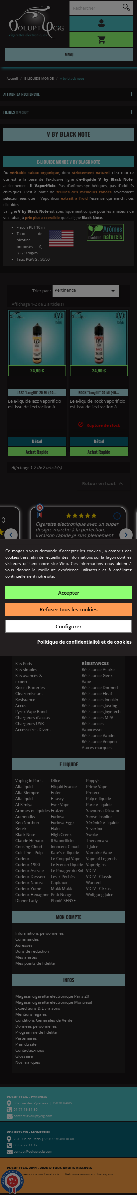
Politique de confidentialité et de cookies (84, 642)
